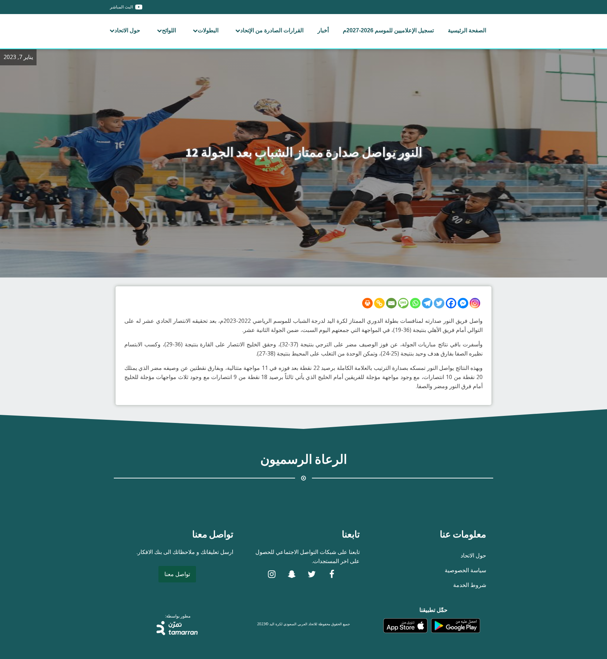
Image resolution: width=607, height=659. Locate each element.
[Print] (367, 303)
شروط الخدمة (469, 585)
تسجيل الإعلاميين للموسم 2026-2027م (388, 30)
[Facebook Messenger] (463, 303)
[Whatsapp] (415, 303)
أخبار (323, 30)
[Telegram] (427, 303)
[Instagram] (475, 303)
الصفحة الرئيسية (467, 30)
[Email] (391, 303)
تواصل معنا (177, 574)
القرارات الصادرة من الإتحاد (272, 30)
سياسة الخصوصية (465, 570)
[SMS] (403, 303)
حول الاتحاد (127, 30)
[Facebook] (451, 303)
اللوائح (169, 30)
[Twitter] (439, 303)
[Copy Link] (379, 303)
